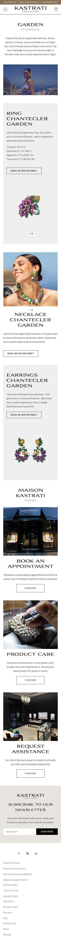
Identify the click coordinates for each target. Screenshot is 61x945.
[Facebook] (19, 853)
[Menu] (5, 9)
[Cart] (56, 9)
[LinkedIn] (36, 853)
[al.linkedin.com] (43, 853)
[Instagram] (27, 853)
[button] (24, 171)
